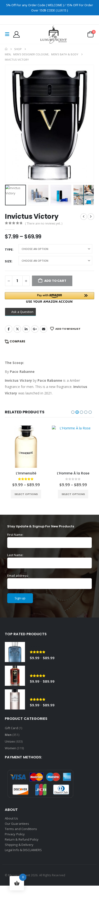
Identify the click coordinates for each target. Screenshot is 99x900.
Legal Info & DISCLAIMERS (23, 850)
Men (8, 735)
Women (10, 748)
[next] (90, 216)
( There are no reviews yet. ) (43, 223)
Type (8, 249)
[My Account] (16, 34)
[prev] (83, 216)
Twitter (17, 329)
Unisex (10, 741)
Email (43, 329)
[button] (8, 34)
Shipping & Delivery (19, 844)
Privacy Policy (15, 834)
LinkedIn (26, 329)
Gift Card (11, 728)
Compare (17, 341)
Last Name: (15, 555)
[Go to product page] (26, 447)
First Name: (15, 534)
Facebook (8, 329)
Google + (35, 329)
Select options (26, 494)
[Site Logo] (53, 34)
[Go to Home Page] (6, 49)
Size (8, 261)
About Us (11, 818)
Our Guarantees (17, 823)
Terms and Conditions (21, 829)
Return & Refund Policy (21, 839)
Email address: (18, 575)
